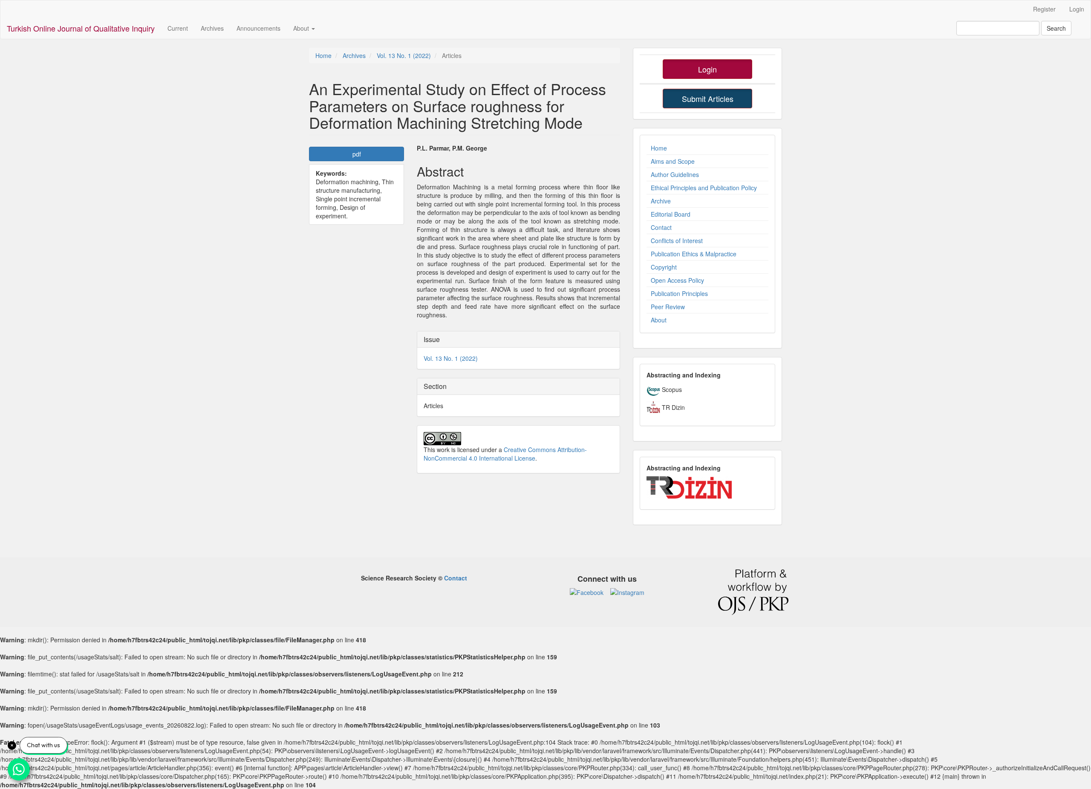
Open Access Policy (677, 280)
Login (1076, 9)
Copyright (664, 267)
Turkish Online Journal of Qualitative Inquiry (81, 28)
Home (323, 55)
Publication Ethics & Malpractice (693, 253)
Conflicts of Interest (677, 240)
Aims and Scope (673, 161)
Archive (661, 201)
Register (1044, 9)
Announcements (258, 28)
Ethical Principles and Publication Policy (704, 187)
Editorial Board (670, 214)
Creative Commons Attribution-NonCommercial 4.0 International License (505, 453)
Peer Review (668, 306)
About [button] (302, 28)
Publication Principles (679, 293)
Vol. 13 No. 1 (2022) (404, 55)
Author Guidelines (675, 174)
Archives (212, 28)
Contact (661, 227)
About (659, 320)
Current (177, 28)
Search (1056, 28)
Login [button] (707, 69)
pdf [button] (356, 154)
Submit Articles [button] (707, 98)
